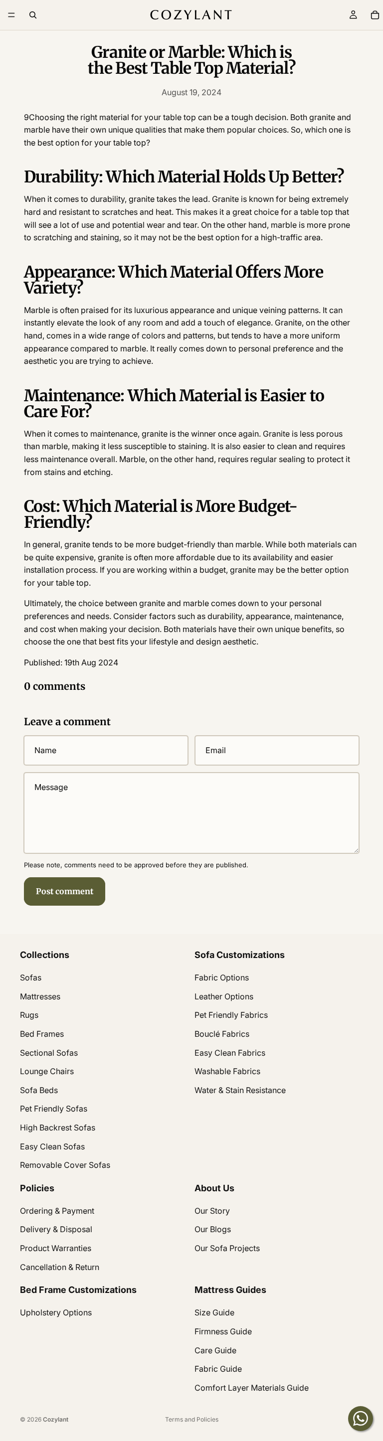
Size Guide (214, 1312)
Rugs (29, 1015)
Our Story (212, 1211)
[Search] (33, 15)
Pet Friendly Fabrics (231, 1015)
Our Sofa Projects (227, 1248)
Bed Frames (42, 1034)
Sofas (30, 977)
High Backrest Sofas (57, 1127)
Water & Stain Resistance (240, 1090)
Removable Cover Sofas (65, 1165)
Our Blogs (212, 1229)
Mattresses (40, 996)
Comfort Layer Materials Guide (251, 1388)
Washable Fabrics (227, 1071)
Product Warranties (55, 1248)
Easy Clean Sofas (52, 1146)
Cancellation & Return (59, 1267)
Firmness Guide (223, 1331)
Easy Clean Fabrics (229, 1052)
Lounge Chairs (47, 1071)
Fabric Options (221, 977)
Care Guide (215, 1350)
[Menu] (11, 14)
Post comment (64, 891)
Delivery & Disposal (56, 1229)
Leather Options (223, 996)
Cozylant (55, 1419)
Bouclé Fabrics (221, 1034)
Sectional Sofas (49, 1052)
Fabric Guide (218, 1369)
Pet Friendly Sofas (53, 1109)
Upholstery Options (56, 1312)
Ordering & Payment (57, 1211)
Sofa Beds (39, 1090)
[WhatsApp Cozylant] (360, 1418)
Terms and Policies (191, 1419)
